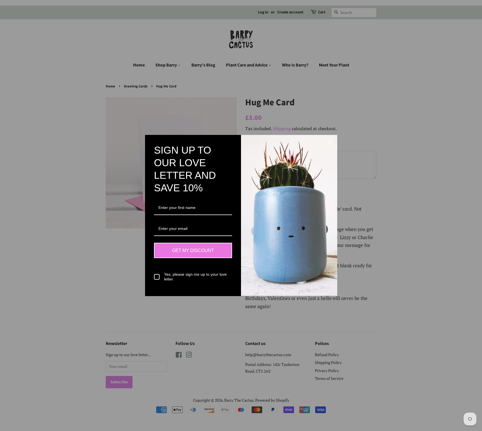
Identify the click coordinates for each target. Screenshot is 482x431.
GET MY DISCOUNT (193, 250)
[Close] (330, 141)
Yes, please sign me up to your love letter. (195, 276)
